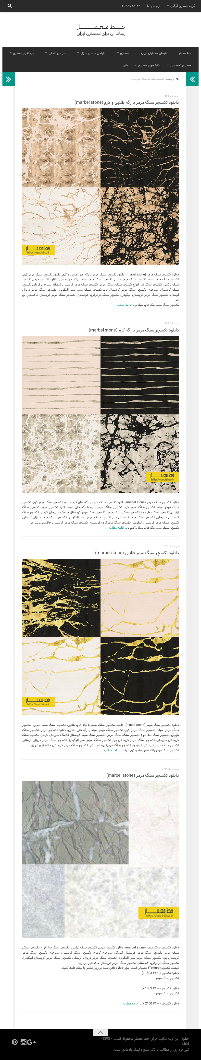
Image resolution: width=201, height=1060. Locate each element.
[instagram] (23, 1042)
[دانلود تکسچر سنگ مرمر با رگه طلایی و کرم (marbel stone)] (100, 186)
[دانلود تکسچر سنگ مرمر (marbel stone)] (100, 859)
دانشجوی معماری (149, 65)
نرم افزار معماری (23, 53)
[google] (32, 1042)
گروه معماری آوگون (182, 6)
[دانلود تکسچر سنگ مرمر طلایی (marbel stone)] (100, 637)
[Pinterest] (14, 1042)
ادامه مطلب (124, 305)
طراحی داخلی (57, 53)
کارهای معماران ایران (154, 53)
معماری (124, 53)
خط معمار (185, 53)
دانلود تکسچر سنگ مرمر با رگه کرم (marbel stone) (134, 330)
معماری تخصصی (180, 65)
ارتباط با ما (153, 6)
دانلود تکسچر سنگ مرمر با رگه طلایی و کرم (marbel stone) (127, 102)
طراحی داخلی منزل (93, 53)
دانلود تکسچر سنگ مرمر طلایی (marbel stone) (137, 553)
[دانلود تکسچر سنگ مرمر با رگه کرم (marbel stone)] (100, 414)
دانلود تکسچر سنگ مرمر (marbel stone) (142, 775)
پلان (125, 65)
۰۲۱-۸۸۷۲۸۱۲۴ (130, 6)
